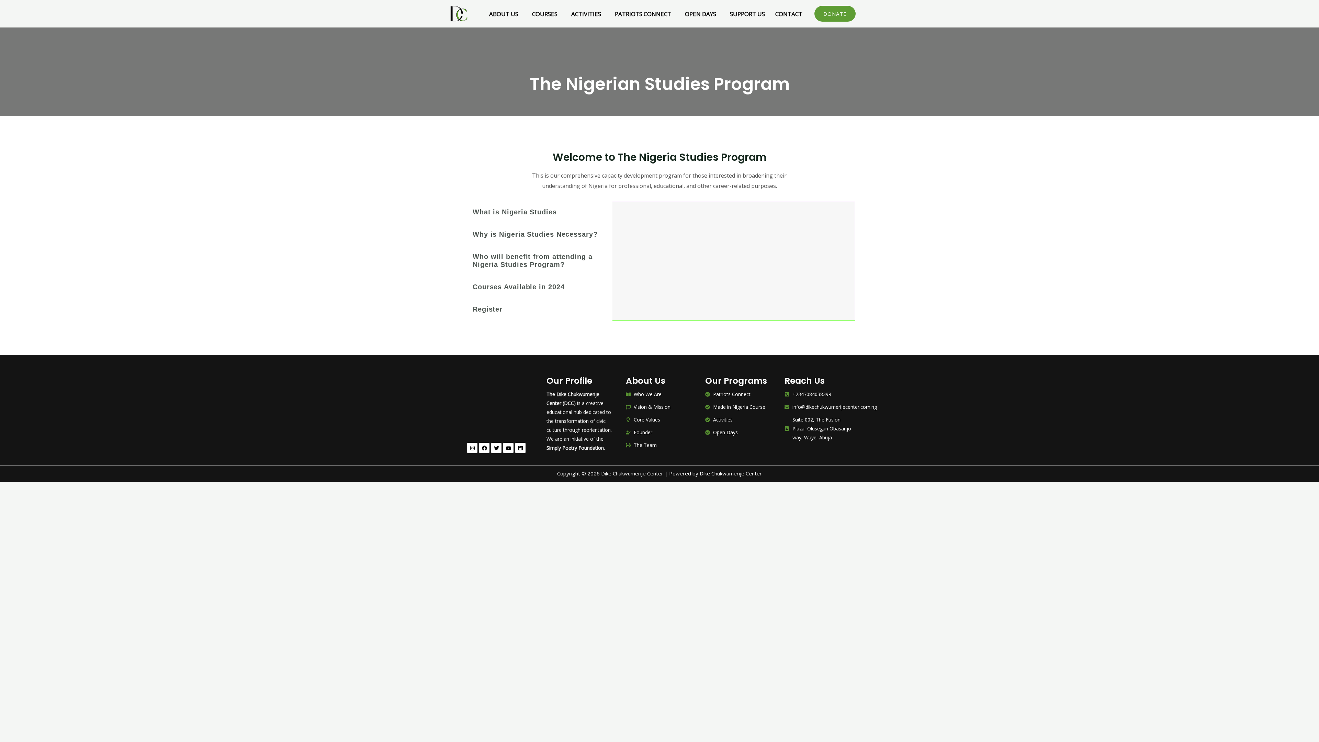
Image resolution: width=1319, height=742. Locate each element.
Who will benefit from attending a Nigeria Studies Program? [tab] (533, 260)
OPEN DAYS (700, 14)
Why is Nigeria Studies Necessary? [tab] (535, 234)
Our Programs (736, 381)
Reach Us (805, 381)
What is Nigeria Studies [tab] (515, 212)
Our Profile (569, 381)
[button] (505, 14)
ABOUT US (503, 14)
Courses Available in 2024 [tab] (519, 287)
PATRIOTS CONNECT (643, 14)
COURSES (544, 14)
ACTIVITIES (586, 14)
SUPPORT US (747, 14)
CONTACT (788, 14)
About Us (645, 381)
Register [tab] (488, 309)
